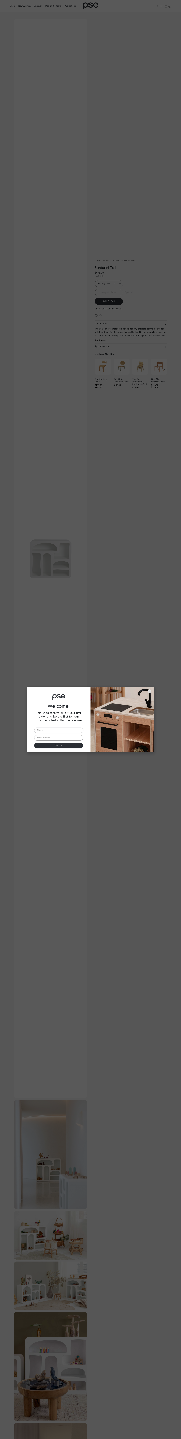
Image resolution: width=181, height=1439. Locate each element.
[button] (149, 691)
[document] (90, 719)
